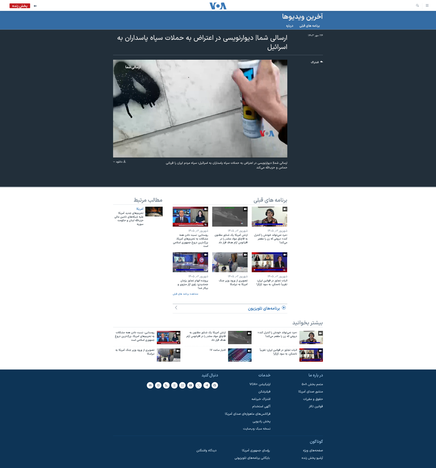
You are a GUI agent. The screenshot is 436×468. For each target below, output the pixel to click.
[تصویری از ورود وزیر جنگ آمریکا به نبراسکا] (230, 262)
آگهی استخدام (261, 406)
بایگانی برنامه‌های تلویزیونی (252, 458)
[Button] (317, 63)
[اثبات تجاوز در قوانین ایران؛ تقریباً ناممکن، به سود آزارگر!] (269, 262)
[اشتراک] (150, 385)
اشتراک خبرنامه (261, 399)
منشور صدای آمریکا (310, 391)
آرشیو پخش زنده (312, 458)
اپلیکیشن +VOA (260, 384)
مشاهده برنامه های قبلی (185, 294)
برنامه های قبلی (309, 26)
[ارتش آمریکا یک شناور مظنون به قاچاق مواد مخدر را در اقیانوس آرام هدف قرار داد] (230, 217)
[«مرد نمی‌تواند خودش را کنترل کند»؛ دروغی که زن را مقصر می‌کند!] (269, 217)
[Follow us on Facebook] (215, 385)
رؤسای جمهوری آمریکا (256, 450)
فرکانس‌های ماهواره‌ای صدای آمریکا (247, 414)
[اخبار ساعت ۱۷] (240, 355)
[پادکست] (158, 385)
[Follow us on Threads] (174, 385)
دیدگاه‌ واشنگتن (206, 450)
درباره (289, 26)
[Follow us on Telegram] (206, 385)
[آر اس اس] (166, 385)
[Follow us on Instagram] (182, 385)
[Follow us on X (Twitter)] (198, 385)
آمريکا (139, 209)
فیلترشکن (264, 391)
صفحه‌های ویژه (313, 450)
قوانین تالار (316, 406)
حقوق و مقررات (313, 399)
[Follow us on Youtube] (190, 385)
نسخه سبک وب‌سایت (256, 428)
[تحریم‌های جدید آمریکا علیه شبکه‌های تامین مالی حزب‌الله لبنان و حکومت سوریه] (154, 211)
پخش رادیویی (261, 421)
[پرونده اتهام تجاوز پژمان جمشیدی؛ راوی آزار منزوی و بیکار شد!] (190, 262)
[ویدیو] (35, 6)
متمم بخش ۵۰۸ (312, 384)
